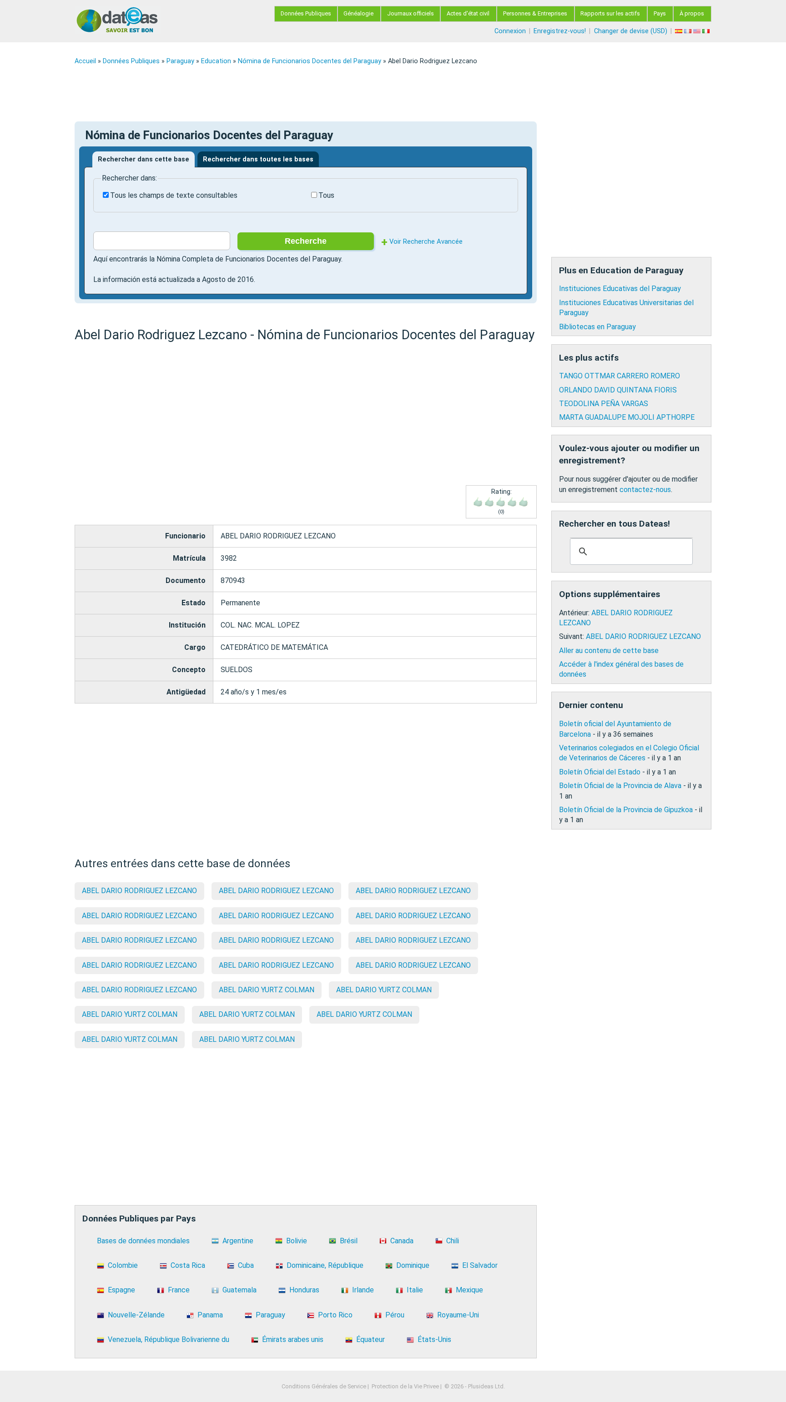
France (179, 1290)
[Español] (679, 31)
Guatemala (239, 1290)
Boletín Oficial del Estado (599, 772)
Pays (660, 13)
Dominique (412, 1265)
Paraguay (180, 61)
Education (216, 61)
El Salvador (480, 1265)
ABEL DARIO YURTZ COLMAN (266, 989)
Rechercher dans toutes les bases (258, 159)
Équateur (370, 1339)
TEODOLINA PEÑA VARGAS (603, 403)
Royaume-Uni (458, 1315)
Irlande (363, 1290)
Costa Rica (188, 1265)
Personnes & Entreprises (535, 13)
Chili (452, 1240)
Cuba (246, 1265)
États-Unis (434, 1339)
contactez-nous (645, 489)
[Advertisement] (347, 93)
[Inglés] (697, 31)
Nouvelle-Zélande (136, 1315)
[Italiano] (706, 31)
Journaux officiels (410, 13)
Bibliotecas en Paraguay (597, 326)
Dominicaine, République (325, 1265)
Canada (401, 1240)
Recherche (306, 241)
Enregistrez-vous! (560, 31)
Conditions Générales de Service (324, 1386)
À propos (692, 13)
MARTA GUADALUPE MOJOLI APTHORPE (627, 417)
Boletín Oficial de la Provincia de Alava (620, 785)
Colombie (123, 1265)
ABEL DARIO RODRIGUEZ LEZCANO (139, 890)
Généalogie (358, 13)
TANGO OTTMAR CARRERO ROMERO (619, 376)
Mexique (469, 1290)
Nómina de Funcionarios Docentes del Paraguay (309, 61)
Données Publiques (306, 13)
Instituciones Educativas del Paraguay (620, 288)
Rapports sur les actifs (610, 13)
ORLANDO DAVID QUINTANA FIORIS (618, 390)
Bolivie (296, 1240)
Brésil (349, 1240)
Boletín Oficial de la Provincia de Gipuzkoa (626, 809)
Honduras (304, 1290)
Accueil (85, 61)
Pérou (394, 1315)
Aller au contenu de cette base (609, 650)
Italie (415, 1290)
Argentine (237, 1240)
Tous (326, 195)
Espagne (121, 1290)
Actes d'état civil (468, 13)
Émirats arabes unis (292, 1339)
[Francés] (688, 31)
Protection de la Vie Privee (405, 1386)
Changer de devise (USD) (630, 31)
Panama (210, 1315)
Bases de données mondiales (143, 1240)
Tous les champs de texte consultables (173, 195)
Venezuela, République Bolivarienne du (168, 1339)
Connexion (510, 31)
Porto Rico (335, 1315)
